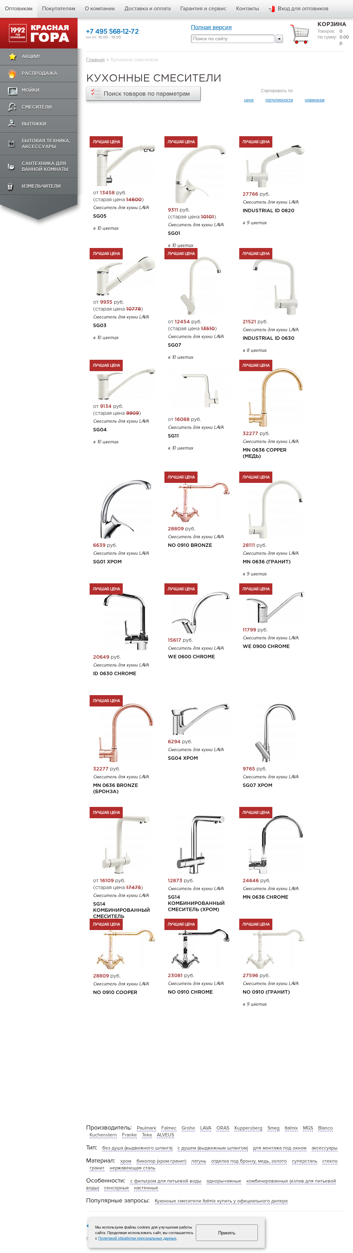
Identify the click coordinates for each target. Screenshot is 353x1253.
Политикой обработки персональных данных (137, 1238)
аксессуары (324, 1148)
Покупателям (58, 8)
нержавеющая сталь (132, 1168)
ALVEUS (165, 1135)
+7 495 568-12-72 (112, 32)
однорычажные (223, 1181)
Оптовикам (18, 8)
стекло (329, 1161)
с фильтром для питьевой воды (165, 1181)
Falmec (168, 1128)
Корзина (331, 24)
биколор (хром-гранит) (161, 1161)
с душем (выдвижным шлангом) (213, 1148)
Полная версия (211, 27)
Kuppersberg (248, 1128)
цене (249, 100)
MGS (308, 1128)
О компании (100, 8)
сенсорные (116, 1188)
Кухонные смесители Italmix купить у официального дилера (221, 1201)
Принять (226, 1232)
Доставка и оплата (147, 8)
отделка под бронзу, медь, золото (249, 1161)
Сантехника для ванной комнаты (45, 167)
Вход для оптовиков (303, 8)
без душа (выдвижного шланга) (137, 1148)
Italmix (291, 1128)
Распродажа (39, 74)
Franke (129, 1135)
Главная (95, 59)
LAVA (205, 1128)
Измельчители (41, 186)
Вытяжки (34, 124)
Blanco (325, 1128)
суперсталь (304, 1161)
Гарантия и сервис (203, 8)
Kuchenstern (103, 1135)
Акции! (31, 57)
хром (125, 1161)
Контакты (247, 8)
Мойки (30, 91)
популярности (279, 100)
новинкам (314, 100)
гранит (97, 1168)
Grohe (188, 1128)
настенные (146, 1188)
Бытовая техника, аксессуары (46, 144)
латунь (198, 1161)
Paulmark (146, 1128)
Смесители (37, 107)
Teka (147, 1135)
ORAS (222, 1128)
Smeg (274, 1128)
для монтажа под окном (279, 1148)
